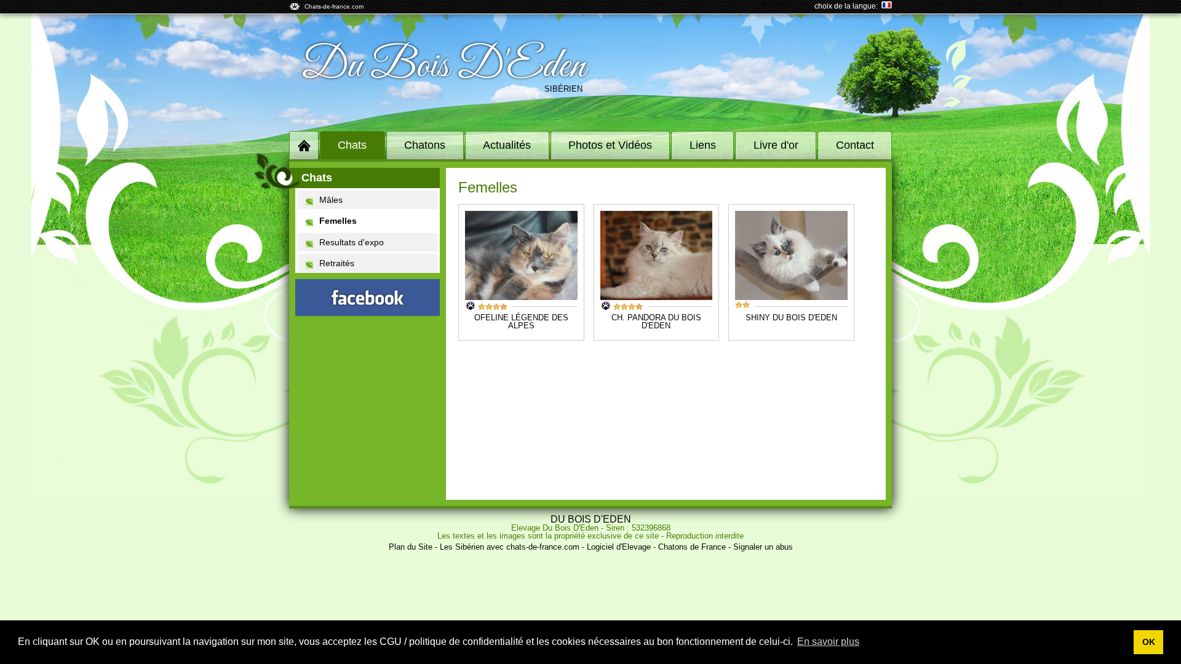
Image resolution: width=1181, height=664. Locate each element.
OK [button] (1148, 642)
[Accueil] (304, 145)
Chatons (424, 145)
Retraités (336, 263)
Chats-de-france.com (334, 6)
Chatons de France (692, 546)
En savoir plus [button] (828, 641)
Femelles (338, 221)
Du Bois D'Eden (443, 66)
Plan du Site (410, 546)
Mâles (331, 200)
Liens (703, 145)
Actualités (507, 145)
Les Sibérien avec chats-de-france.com (509, 546)
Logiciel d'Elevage (619, 546)
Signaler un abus (763, 546)
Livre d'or (776, 145)
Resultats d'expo (351, 242)
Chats (352, 145)
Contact (855, 145)
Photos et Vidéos (610, 145)
